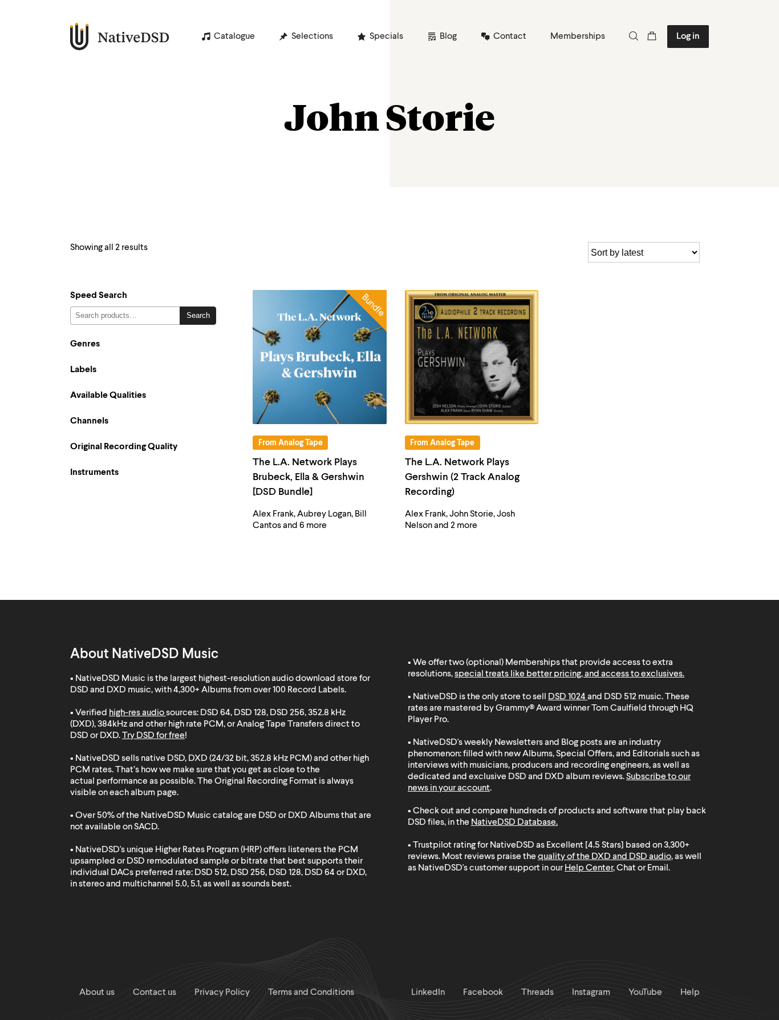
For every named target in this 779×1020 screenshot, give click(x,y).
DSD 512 (620, 696)
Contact (509, 36)
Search (198, 315)
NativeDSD (120, 36)
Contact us (154, 992)
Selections (312, 36)
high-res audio (136, 712)
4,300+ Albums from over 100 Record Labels (258, 690)
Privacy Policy (222, 992)
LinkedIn (428, 992)
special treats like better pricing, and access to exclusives (569, 674)
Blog (448, 36)
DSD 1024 (567, 696)
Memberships (577, 36)
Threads (537, 992)
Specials (386, 36)
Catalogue (234, 36)
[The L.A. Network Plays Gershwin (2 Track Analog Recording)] (472, 357)
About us (97, 992)
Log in (688, 36)
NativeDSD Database (513, 822)
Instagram (591, 992)
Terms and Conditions (311, 992)
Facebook (483, 992)
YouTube (645, 992)
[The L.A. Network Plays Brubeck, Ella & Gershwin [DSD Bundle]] (320, 357)
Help (690, 992)
